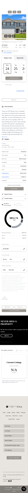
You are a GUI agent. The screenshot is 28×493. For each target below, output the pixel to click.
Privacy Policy (8, 489)
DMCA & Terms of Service (18, 489)
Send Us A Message (14, 457)
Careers (20, 415)
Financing (23, 412)
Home (4, 412)
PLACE (4, 476)
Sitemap (14, 491)
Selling (17, 412)
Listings (8, 412)
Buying (13, 412)
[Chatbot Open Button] (23, 488)
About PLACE (11, 419)
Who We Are (15, 415)
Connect (18, 419)
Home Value (8, 415)
